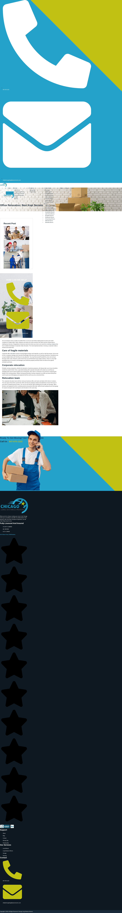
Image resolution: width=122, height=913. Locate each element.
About (61, 188)
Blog (67, 188)
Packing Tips (33, 191)
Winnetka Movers (49, 222)
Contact (72, 188)
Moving (15, 188)
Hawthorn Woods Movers (48, 202)
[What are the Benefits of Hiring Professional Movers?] (16, 229)
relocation (12, 353)
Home (9, 188)
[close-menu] (5, 200)
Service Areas (47, 188)
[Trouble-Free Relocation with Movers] (16, 243)
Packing (16, 198)
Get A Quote (10, 193)
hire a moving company (50, 344)
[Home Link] (9, 197)
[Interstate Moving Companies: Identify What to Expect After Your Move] (16, 255)
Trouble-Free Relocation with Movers (13, 249)
